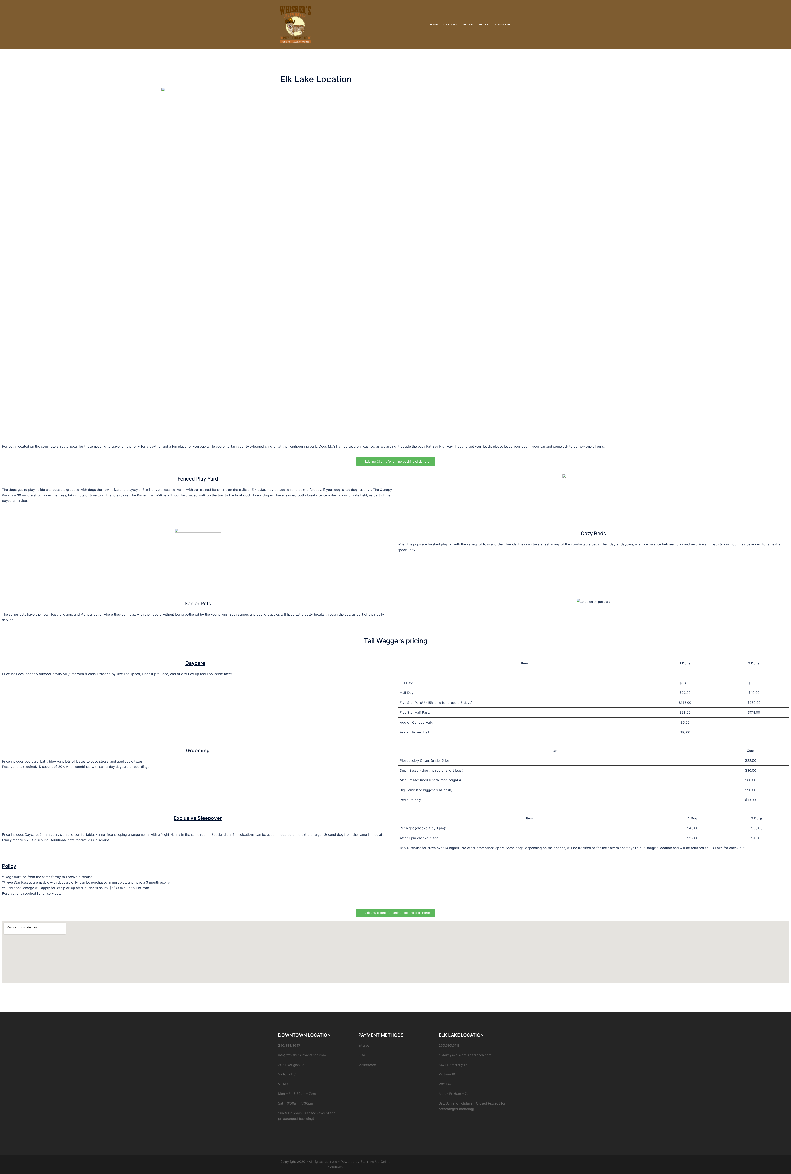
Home (434, 24)
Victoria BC (447, 1074)
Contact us (502, 24)
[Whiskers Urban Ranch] (295, 24)
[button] (395, 461)
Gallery (484, 24)
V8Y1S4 (445, 1084)
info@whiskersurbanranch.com (302, 1055)
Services (467, 24)
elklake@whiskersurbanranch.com (465, 1055)
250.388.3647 (289, 1045)
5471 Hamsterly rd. (453, 1065)
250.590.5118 (449, 1045)
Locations (450, 24)
